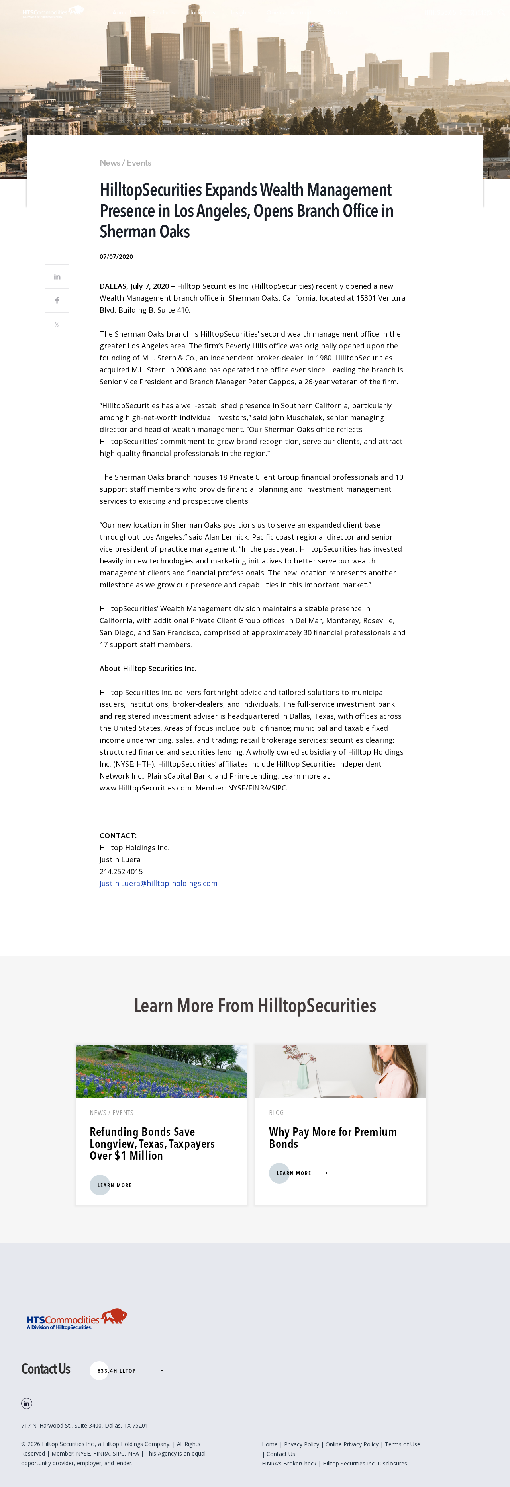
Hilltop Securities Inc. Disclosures (365, 1463)
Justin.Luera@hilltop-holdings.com (159, 883)
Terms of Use (402, 1444)
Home (270, 1444)
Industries (202, 12)
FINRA (101, 1453)
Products (163, 12)
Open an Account (289, 12)
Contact (337, 12)
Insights (241, 12)
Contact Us (281, 1454)
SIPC (119, 1453)
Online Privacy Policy (352, 1444)
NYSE (83, 1453)
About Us (124, 12)
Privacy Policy (301, 1444)
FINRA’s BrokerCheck (289, 1463)
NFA (134, 1453)
